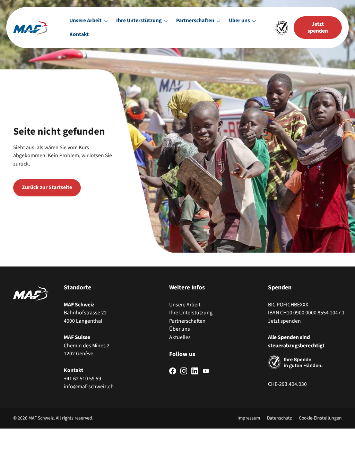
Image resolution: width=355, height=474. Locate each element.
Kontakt (79, 34)
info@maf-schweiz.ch (89, 386)
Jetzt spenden (284, 321)
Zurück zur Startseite (47, 187)
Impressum (248, 418)
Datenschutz (279, 418)
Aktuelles (180, 337)
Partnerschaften (187, 321)
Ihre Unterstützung (191, 312)
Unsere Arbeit (184, 304)
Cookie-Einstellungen (320, 418)
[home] (31, 27)
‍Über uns (179, 329)
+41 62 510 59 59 (82, 378)
